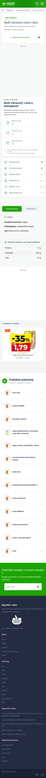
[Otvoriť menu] (42, 4)
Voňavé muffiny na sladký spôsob (13, 734)
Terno (4, 694)
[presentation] (2, 345)
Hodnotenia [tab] (31, 209)
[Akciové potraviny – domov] (9, 4)
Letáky (4, 643)
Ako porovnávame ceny (10, 651)
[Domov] (2, 10)
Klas (3, 702)
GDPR (4, 655)
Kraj (3, 686)
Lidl (3, 666)
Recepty (4, 647)
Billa (3, 670)
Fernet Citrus (6, 753)
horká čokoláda (7, 745)
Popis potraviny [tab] (12, 209)
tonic (3, 757)
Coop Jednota (7, 698)
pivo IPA (4, 761)
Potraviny (9, 10)
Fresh (4, 682)
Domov (4, 639)
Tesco (4, 674)
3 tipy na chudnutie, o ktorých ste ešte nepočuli (18, 720)
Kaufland (5, 678)
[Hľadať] (37, 4)
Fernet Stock (6, 749)
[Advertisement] (23, 71)
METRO (4, 690)
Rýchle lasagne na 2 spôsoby (12, 730)
